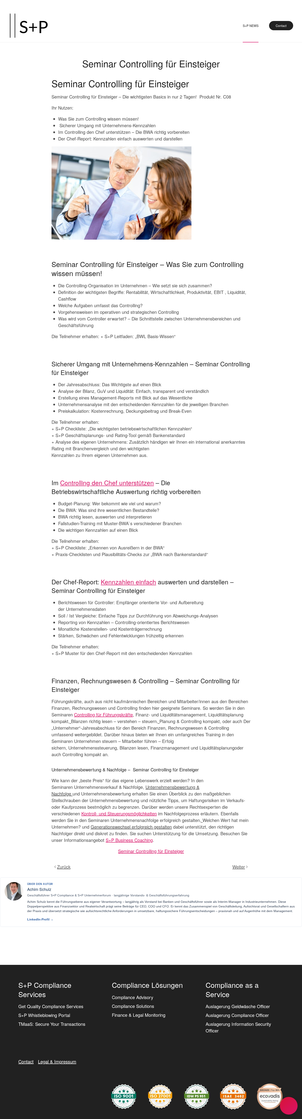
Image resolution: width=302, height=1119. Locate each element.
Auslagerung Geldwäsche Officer (238, 1006)
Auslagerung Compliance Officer (237, 1015)
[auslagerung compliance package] (160, 1095)
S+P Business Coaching (129, 840)
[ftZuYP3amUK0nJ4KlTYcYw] (270, 1095)
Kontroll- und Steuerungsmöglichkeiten (119, 813)
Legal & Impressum (57, 1061)
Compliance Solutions (133, 1006)
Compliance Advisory (132, 997)
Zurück (64, 866)
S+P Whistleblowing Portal (44, 1015)
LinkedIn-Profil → (40, 919)
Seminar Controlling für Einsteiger (151, 851)
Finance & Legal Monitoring (138, 1014)
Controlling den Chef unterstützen (107, 482)
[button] (289, 1106)
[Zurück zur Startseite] (29, 25)
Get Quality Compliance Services (50, 1006)
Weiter (238, 866)
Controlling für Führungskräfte (103, 714)
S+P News (250, 25)
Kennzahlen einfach (128, 581)
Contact (281, 25)
